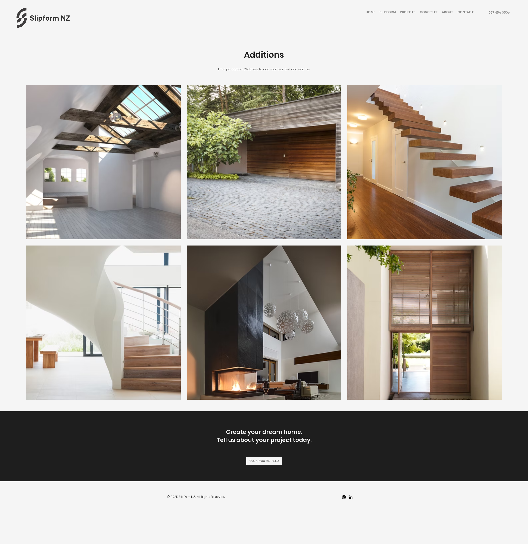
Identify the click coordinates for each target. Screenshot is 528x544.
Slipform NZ (50, 18)
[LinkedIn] (350, 497)
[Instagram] (344, 497)
